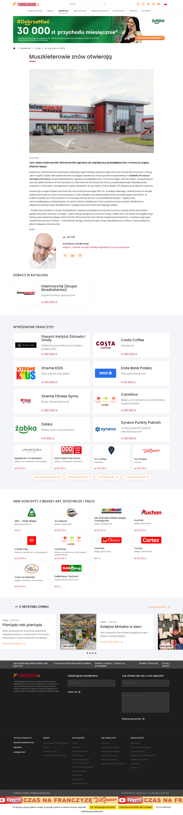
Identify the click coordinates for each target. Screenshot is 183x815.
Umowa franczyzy (109, 755)
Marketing (135, 763)
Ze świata (76, 747)
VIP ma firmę (77, 779)
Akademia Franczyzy (140, 759)
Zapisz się (72, 692)
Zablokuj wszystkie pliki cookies (135, 807)
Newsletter (135, 743)
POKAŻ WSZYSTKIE (157, 607)
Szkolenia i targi (50, 751)
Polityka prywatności (40, 793)
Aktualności (63, 10)
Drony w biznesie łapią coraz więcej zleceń (156, 664)
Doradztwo (146, 10)
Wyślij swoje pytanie (131, 718)
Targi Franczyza (138, 751)
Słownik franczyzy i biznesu (113, 763)
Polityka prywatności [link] (92, 811)
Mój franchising (79, 771)
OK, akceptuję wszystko (102, 807)
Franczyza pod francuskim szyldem (47, 663)
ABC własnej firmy (109, 759)
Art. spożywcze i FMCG (55, 48)
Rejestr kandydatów (100, 10)
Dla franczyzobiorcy (110, 747)
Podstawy (105, 743)
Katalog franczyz (35, 10)
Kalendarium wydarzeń (141, 747)
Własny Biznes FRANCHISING (55, 743)
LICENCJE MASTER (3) (136, 477)
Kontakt (134, 767)
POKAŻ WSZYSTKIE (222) (45, 477)
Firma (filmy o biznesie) (82, 767)
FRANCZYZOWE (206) (78, 477)
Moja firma (77, 775)
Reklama (133, 10)
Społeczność (118, 10)
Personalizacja (163, 807)
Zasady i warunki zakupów (54, 755)
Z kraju (38, 48)
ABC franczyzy (80, 10)
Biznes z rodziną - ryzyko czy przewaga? (85, 664)
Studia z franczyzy (124, 663)
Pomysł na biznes (79, 783)
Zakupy (50, 10)
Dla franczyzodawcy (110, 751)
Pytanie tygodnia (79, 751)
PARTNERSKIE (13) (107, 477)
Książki (46, 747)
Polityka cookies (21, 793)
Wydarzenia (77, 755)
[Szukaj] (104, 4)
